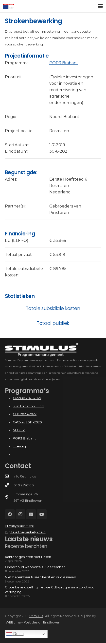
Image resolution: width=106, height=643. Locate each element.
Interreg (19, 446)
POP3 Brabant (63, 63)
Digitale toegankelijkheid (25, 532)
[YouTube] (42, 514)
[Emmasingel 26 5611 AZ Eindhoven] (9, 497)
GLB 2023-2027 (24, 414)
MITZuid (19, 430)
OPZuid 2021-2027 (27, 398)
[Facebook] (10, 514)
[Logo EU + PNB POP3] (8, 6)
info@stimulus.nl (26, 476)
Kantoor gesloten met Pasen (28, 557)
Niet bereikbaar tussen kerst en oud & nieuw (40, 577)
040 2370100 (24, 485)
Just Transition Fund (28, 406)
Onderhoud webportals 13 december (35, 567)
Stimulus (36, 616)
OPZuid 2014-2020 (27, 422)
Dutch (18, 634)
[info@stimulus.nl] (9, 476)
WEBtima (13, 622)
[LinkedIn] (31, 514)
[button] (100, 6)
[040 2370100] (9, 485)
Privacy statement (19, 526)
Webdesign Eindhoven (42, 622)
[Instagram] (20, 514)
